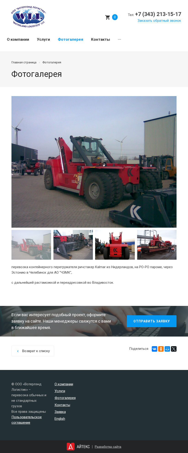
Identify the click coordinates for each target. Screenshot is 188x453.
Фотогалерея (70, 39)
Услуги (43, 39)
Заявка (60, 412)
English (60, 419)
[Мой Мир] (167, 349)
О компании (18, 39)
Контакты (100, 39)
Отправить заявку (151, 321)
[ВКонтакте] (154, 349)
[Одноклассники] (161, 349)
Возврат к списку (33, 351)
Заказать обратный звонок (159, 21)
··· (119, 39)
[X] (174, 349)
